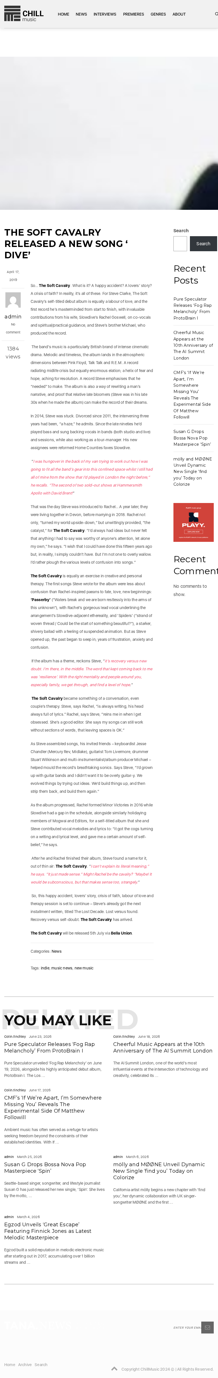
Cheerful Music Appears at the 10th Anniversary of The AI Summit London (193, 345)
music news (61, 968)
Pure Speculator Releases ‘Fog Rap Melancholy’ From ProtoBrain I (49, 1047)
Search (181, 230)
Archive (25, 1364)
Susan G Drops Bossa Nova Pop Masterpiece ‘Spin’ (192, 438)
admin (13, 317)
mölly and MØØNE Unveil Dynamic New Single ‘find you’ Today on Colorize (192, 471)
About (179, 14)
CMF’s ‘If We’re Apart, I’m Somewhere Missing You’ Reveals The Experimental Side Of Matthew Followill (53, 1108)
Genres (158, 14)
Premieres (133, 14)
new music (84, 968)
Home (63, 14)
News (81, 14)
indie (45, 968)
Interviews (105, 14)
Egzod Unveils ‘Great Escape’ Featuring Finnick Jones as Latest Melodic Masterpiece (48, 1231)
